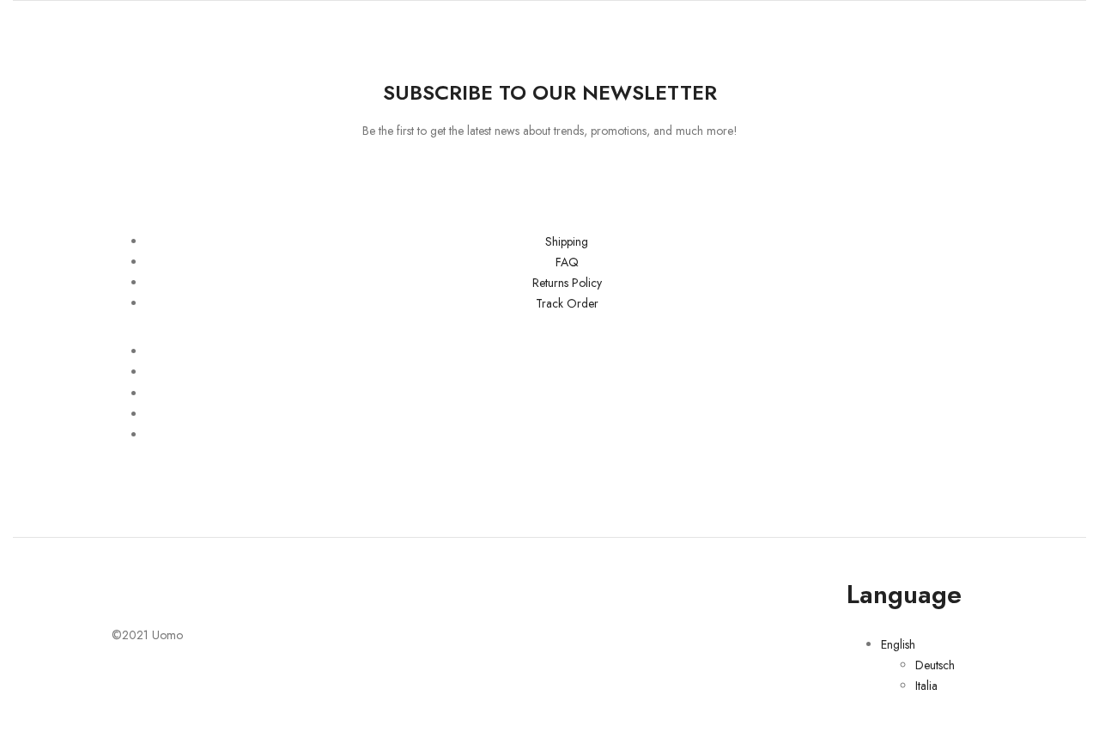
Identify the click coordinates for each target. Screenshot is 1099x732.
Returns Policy (567, 282)
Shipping (566, 241)
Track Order (567, 303)
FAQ (567, 262)
